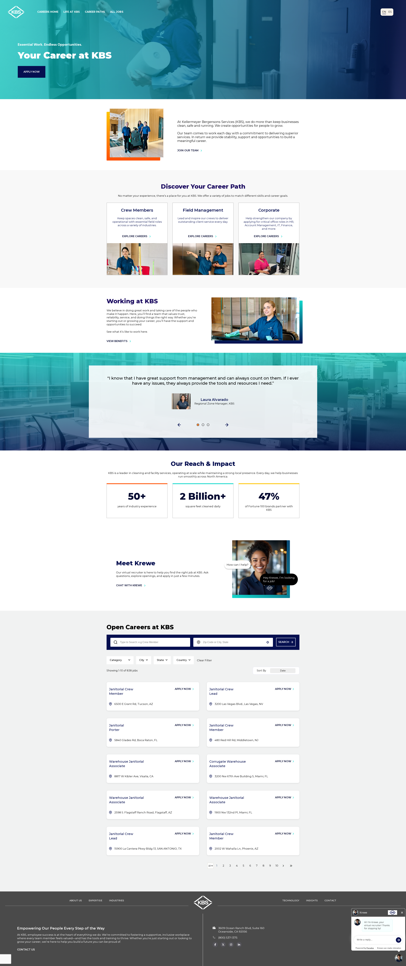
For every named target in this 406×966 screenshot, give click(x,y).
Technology (290, 900)
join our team (188, 150)
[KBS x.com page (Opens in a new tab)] (223, 944)
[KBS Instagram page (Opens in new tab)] (231, 944)
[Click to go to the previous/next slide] (198, 425)
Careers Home (47, 11)
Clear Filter (204, 660)
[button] (179, 425)
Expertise (95, 900)
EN (384, 11)
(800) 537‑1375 (227, 937)
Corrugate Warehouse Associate (227, 764)
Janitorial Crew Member (121, 691)
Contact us (26, 949)
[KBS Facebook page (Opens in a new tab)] (215, 944)
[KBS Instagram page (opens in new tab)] (239, 944)
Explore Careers (134, 236)
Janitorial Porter (116, 727)
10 (276, 865)
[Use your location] (267, 642)
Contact (330, 900)
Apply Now (31, 71)
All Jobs (116, 11)
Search (283, 642)
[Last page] (291, 866)
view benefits (117, 341)
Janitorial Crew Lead (221, 691)
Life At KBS (71, 11)
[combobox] (233, 642)
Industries (116, 900)
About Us (75, 900)
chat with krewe (129, 585)
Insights (312, 900)
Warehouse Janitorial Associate (126, 764)
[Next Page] (284, 866)
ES (390, 11)
